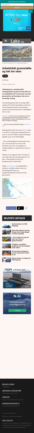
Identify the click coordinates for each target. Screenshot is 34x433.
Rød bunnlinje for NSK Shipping (19, 225)
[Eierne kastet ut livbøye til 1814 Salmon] (6, 259)
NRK (25, 130)
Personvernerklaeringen (9, 413)
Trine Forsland (7, 406)
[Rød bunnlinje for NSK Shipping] (6, 225)
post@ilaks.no (6, 387)
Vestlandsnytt (11, 166)
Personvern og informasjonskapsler (12, 416)
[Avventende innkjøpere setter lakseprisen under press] (6, 252)
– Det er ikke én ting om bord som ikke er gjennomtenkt (20, 239)
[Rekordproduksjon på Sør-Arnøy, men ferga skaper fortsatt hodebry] (6, 232)
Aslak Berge (5, 80)
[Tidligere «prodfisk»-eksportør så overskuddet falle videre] (6, 246)
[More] (26, 208)
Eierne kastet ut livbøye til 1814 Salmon (21, 259)
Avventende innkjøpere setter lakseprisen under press (20, 252)
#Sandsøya (5, 116)
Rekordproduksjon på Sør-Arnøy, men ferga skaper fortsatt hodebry (21, 232)
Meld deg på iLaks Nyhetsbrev (17, 1)
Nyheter (5, 76)
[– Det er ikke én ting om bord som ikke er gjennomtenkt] (6, 239)
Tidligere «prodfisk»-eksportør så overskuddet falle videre (21, 246)
